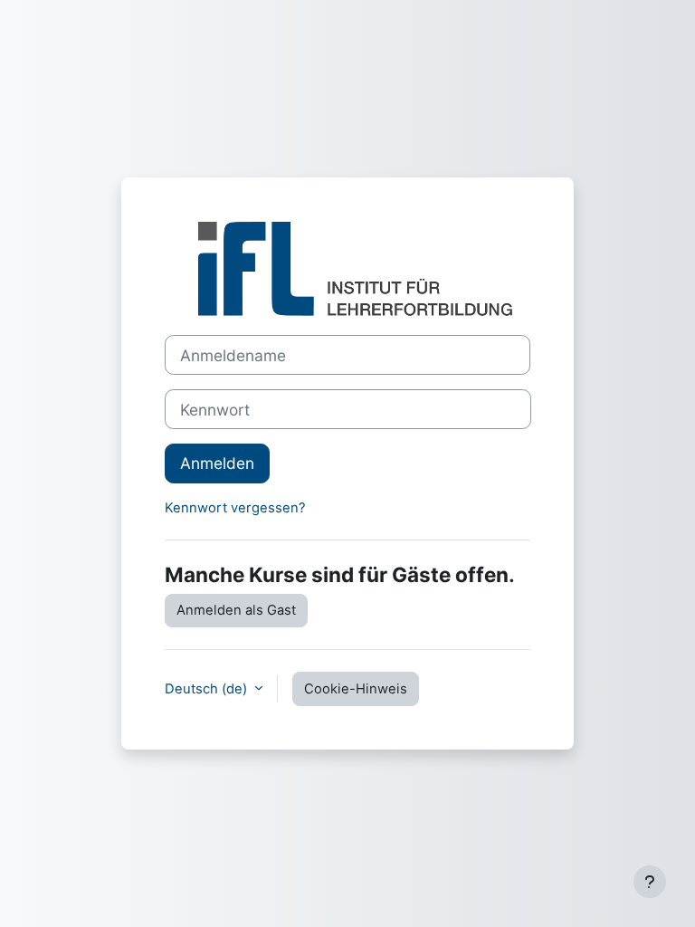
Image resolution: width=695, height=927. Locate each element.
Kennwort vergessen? (235, 508)
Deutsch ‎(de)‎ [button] (208, 689)
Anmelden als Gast (236, 610)
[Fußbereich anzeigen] (649, 881)
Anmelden (217, 463)
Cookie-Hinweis (355, 689)
